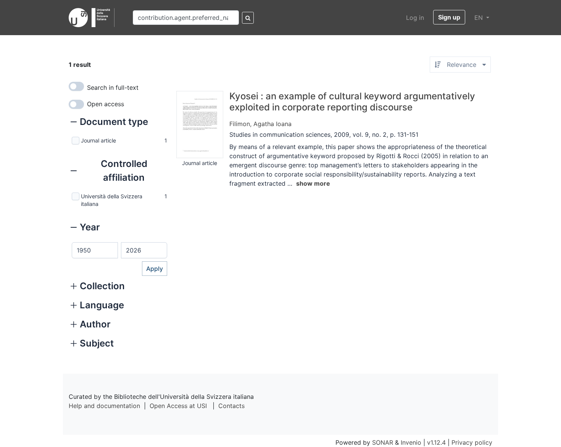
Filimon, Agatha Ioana (260, 124)
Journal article (98, 140)
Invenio (411, 442)
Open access (105, 104)
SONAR (382, 442)
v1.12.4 (436, 442)
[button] (109, 122)
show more (313, 183)
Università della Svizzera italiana (111, 200)
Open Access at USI (178, 406)
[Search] (248, 18)
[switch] (76, 86)
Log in (415, 17)
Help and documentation (104, 406)
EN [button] (479, 17)
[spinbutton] (95, 250)
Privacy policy (471, 442)
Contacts (231, 406)
